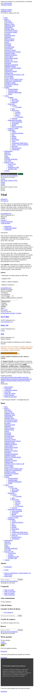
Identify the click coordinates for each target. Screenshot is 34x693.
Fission (17, 115)
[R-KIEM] (7, 63)
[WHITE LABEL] (10, 83)
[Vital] (3, 179)
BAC (13, 135)
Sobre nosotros (8, 387)
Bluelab (14, 125)
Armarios (10, 97)
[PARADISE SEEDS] (11, 58)
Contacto (7, 170)
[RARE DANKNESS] (11, 65)
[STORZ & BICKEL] (11, 159)
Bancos (6, 19)
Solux (13, 109)
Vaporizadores (8, 151)
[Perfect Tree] (8, 60)
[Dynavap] (7, 154)
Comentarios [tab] (8, 229)
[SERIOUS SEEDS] (10, 71)
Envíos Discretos (9, 395)
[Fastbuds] (7, 43)
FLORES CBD (12, 169)
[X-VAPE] (7, 161)
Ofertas (10, 94)
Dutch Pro (14, 146)
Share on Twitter (9, 590)
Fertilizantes (11, 130)
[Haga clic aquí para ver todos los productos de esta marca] (4, 310)
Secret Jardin (15, 100)
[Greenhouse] (8, 48)
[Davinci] (7, 153)
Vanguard (14, 118)
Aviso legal (7, 392)
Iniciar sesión (8, 576)
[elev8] (6, 42)
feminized (4, 379)
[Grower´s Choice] (10, 50)
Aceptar (5, 679)
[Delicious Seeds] (9, 35)
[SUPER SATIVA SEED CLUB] (14, 74)
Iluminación (11, 104)
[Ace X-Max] (11, 313)
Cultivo (6, 96)
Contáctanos (7, 388)
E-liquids (10, 166)
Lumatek (14, 105)
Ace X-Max (5, 317)
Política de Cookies (9, 393)
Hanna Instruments (17, 126)
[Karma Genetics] (9, 53)
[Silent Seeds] (8, 73)
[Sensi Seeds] (8, 69)
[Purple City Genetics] (11, 61)
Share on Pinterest (9, 595)
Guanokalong (15, 149)
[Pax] (6, 156)
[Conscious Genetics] (10, 32)
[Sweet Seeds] (8, 76)
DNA (23, 380)
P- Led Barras (19, 117)
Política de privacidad (10, 396)
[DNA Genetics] (9, 39)
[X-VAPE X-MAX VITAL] (9, 180)
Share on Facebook (9, 591)
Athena (14, 131)
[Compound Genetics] (11, 30)
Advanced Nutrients (17, 133)
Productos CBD (9, 162)
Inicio (6, 17)
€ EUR (6, 570)
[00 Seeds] (7, 21)
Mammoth (14, 102)
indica (6, 377)
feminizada (26, 379)
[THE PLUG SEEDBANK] (12, 81)
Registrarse (4, 651)
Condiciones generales (10, 390)
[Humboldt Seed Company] (12, 52)
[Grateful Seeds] (9, 47)
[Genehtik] (7, 45)
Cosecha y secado (13, 128)
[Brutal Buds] (8, 27)
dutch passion (19, 379)
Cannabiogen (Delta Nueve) (20, 143)
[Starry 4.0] (7, 322)
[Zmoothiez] (8, 86)
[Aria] (3, 330)
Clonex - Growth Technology (20, 144)
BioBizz (14, 136)
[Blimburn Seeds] (9, 26)
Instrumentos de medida (15, 120)
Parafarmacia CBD (13, 167)
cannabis (11, 377)
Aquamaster (15, 123)
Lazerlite (17, 112)
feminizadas (9, 380)
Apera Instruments (17, 122)
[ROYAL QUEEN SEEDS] (12, 68)
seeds (15, 377)
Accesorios (18, 107)
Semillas (6, 87)
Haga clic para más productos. (9, 175)
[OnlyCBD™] (8, 56)
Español (9, 567)
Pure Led (17, 113)
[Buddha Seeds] (9, 29)
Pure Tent (14, 99)
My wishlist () (8, 612)
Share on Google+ (9, 593)
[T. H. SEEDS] (9, 78)
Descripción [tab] (7, 226)
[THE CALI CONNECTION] (13, 79)
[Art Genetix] (8, 22)
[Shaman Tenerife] (6, 5)
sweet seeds (25, 377)
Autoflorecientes (12, 91)
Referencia (4, 291)
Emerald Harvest (16, 148)
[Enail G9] (17, 199)
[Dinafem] (7, 37)
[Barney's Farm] (9, 24)
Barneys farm (11, 379)
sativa (2, 377)
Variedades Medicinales (14, 92)
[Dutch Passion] (9, 40)
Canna (13, 141)
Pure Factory (15, 110)
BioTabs (14, 138)
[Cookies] (7, 34)
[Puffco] (7, 157)
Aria (2, 334)
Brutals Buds (15, 139)
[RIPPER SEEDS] (10, 66)
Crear (20, 615)
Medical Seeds (17, 380)
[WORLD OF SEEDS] (11, 84)
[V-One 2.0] (17, 201)
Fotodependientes (13, 89)
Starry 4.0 (4, 325)
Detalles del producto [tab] (10, 228)
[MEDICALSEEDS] (10, 55)
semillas (19, 377)
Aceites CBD (12, 164)
